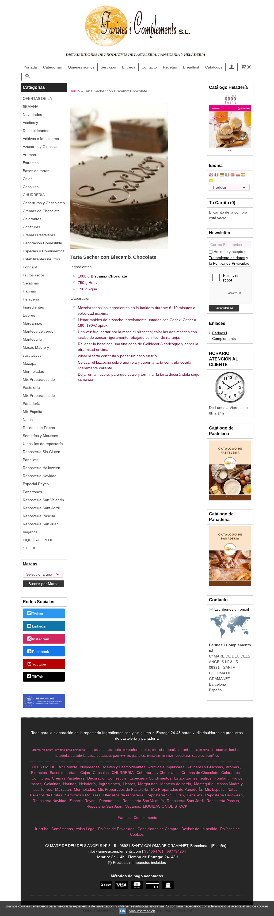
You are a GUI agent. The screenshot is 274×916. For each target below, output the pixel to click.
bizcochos (131, 750)
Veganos (30, 532)
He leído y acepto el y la (229, 257)
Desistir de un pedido (199, 829)
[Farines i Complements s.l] (137, 32)
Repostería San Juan (41, 524)
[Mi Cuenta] (231, 67)
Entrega (128, 67)
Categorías (52, 67)
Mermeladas (33, 371)
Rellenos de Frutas (39, 427)
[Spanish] (243, 175)
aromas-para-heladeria (70, 749)
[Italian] (227, 175)
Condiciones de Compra (158, 829)
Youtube (39, 664)
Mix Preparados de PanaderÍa (39, 399)
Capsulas (31, 187)
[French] (216, 175)
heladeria (62, 756)
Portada (30, 67)
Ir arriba (41, 829)
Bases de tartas (36, 171)
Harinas (29, 291)
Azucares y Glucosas (40, 147)
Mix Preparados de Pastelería (39, 383)
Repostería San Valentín (43, 500)
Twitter (37, 613)
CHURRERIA (34, 195)
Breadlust (191, 67)
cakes (145, 750)
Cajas (27, 179)
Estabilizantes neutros (41, 259)
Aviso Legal (85, 829)
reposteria (182, 756)
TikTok (37, 677)
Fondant (30, 267)
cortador (188, 750)
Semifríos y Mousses (40, 436)
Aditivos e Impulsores (41, 138)
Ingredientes (33, 307)
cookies (174, 750)
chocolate (159, 750)
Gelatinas (31, 283)
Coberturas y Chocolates (44, 203)
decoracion (219, 750)
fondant (235, 750)
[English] (211, 175)
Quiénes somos (81, 67)
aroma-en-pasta (42, 749)
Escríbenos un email (231, 609)
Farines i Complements (137, 817)
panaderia (78, 756)
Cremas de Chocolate (41, 211)
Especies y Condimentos (43, 251)
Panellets (30, 460)
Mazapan (31, 363)
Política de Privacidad (231, 263)
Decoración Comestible (42, 243)
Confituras (31, 227)
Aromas (29, 155)
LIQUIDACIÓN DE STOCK (38, 544)
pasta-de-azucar (99, 756)
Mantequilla (32, 339)
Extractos (31, 163)
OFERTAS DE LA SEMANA (37, 102)
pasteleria (121, 755)
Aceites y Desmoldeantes (36, 126)
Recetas (170, 67)
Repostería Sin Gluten (41, 452)
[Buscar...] (27, 76)
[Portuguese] (232, 175)
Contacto (149, 67)
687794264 (176, 851)
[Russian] (238, 175)
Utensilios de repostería (43, 444)
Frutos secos (34, 275)
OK (122, 911)
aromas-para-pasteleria (104, 750)
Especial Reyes (36, 484)
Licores (29, 315)
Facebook (40, 651)
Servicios (108, 67)
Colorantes (32, 219)
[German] (222, 175)
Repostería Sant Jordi (41, 508)
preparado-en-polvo (160, 755)
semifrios (212, 756)
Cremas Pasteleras (39, 235)
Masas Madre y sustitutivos (36, 351)
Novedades (32, 114)
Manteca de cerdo (38, 331)
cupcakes (202, 749)
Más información (142, 911)
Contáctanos (62, 829)
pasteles (138, 756)
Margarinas (32, 323)
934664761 (153, 851)
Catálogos (213, 67)
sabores (198, 756)
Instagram (40, 639)
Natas (28, 419)
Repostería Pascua (39, 516)
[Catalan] (211, 181)
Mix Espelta (32, 411)
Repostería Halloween (41, 468)
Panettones (32, 492)
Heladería (31, 299)
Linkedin (39, 626)
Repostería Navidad (39, 476)
